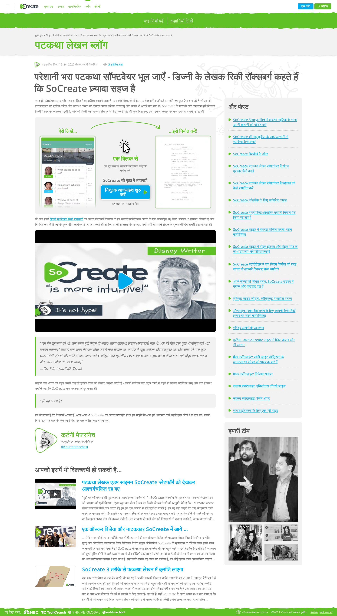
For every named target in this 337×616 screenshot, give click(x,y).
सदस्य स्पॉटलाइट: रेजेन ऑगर (251, 398)
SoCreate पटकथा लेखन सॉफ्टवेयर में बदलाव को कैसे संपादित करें (264, 185)
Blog (48, 35)
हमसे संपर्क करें (326, 612)
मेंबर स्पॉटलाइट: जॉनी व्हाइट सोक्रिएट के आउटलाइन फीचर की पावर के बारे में (258, 359)
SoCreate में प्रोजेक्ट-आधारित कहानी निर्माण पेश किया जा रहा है (264, 215)
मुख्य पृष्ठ (48, 6)
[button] (263, 479)
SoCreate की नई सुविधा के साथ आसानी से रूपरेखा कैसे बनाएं (260, 139)
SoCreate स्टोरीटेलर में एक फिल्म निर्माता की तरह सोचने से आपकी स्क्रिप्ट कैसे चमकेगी (264, 266)
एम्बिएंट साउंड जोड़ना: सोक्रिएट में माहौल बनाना (262, 298)
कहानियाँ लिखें (181, 21)
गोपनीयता (314, 612)
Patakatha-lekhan (63, 35)
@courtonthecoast (74, 447)
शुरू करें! (305, 6)
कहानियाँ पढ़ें (154, 21)
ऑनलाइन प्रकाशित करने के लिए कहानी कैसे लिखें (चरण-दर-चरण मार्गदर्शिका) (264, 313)
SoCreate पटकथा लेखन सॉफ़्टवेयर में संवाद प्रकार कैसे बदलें (261, 168)
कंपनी (97, 6)
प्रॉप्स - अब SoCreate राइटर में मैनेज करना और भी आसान (264, 342)
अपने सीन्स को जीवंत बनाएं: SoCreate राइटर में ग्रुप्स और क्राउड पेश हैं (263, 284)
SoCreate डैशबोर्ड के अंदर (250, 153)
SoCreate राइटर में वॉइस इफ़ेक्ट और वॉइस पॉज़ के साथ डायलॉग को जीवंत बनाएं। (265, 249)
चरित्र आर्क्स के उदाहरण (248, 327)
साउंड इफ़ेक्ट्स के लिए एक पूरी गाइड (255, 410)
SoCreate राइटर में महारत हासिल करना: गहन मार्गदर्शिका (262, 232)
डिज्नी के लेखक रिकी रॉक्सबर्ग (66, 219)
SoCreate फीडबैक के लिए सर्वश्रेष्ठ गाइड (260, 200)
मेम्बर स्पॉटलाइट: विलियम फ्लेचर (253, 373)
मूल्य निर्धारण (74, 6)
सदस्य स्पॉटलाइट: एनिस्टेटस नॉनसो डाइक (259, 386)
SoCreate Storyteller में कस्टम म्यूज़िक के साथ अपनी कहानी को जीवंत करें (265, 122)
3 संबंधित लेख (115, 64)
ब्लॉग (87, 6)
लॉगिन (324, 6)
